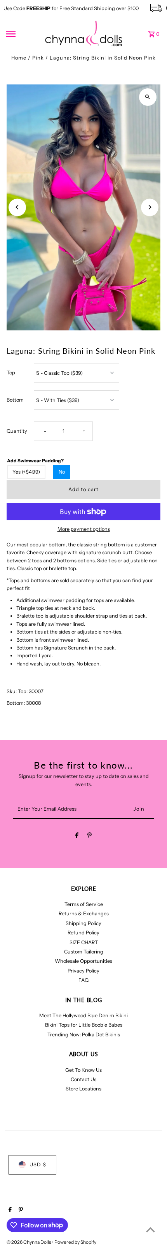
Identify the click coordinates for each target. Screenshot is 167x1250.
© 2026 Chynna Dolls (29, 1242)
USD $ (38, 1164)
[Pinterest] (89, 836)
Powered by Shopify (75, 1242)
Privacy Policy (83, 971)
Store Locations (83, 1089)
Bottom (15, 400)
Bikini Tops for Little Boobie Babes (83, 1025)
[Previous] (17, 207)
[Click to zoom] (148, 97)
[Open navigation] (23, 34)
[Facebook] (76, 836)
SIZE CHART (84, 942)
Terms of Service (83, 904)
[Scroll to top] (150, 1229)
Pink (38, 58)
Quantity (17, 431)
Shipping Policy (83, 923)
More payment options (83, 529)
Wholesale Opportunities (83, 961)
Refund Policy (83, 933)
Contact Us (83, 1079)
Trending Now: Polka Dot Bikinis (83, 1035)
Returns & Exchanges (84, 913)
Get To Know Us (83, 1070)
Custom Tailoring (83, 952)
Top (11, 373)
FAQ (83, 980)
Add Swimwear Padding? (35, 460)
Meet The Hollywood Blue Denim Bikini (83, 1015)
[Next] (149, 207)
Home (18, 58)
